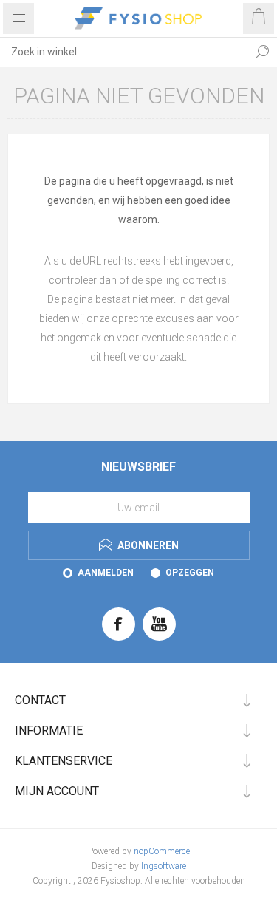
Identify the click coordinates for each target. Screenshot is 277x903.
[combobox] (123, 52)
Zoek (262, 52)
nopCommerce (162, 851)
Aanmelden (106, 573)
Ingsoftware (163, 866)
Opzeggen (189, 573)
